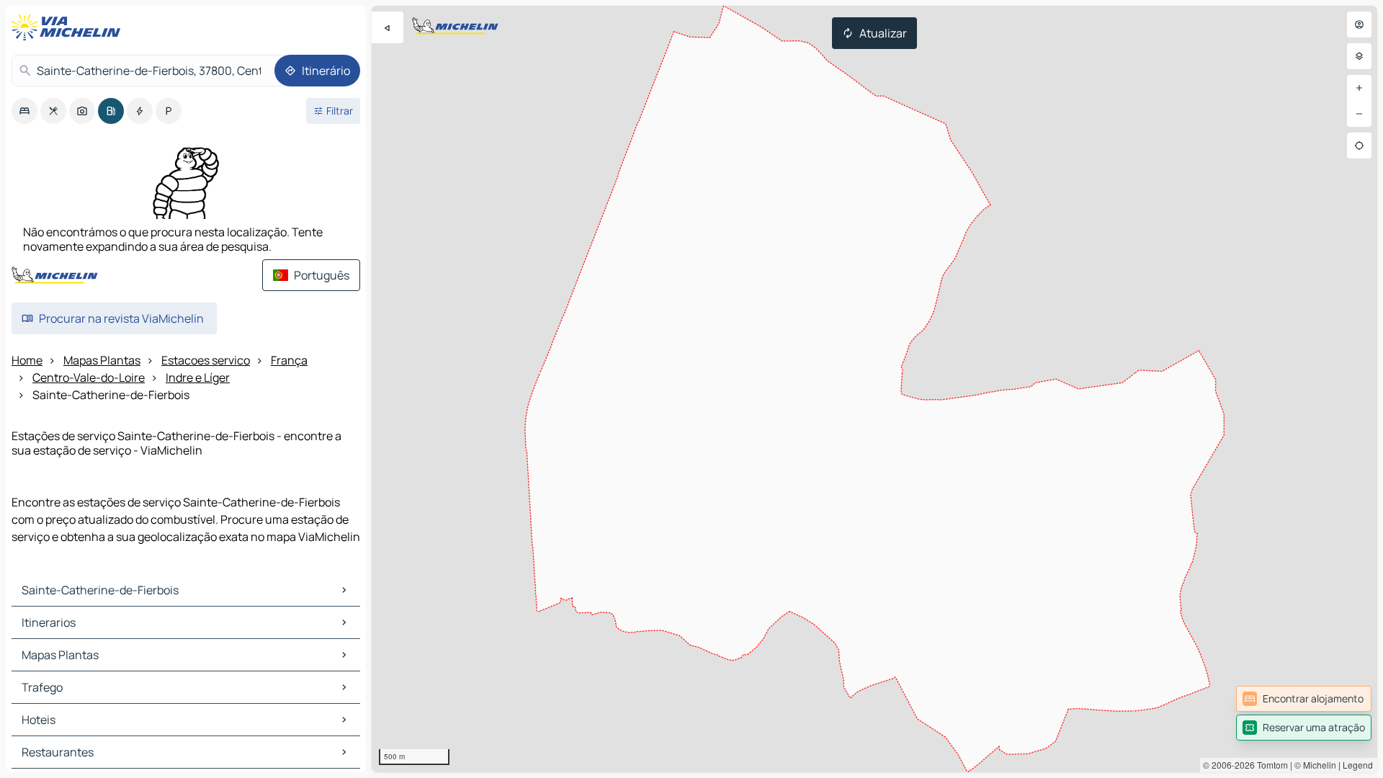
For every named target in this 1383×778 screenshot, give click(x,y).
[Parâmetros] (1359, 56)
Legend (1358, 765)
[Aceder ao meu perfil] (1359, 24)
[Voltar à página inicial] (69, 27)
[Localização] (1359, 145)
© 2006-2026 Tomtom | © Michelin (1269, 765)
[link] (1303, 699)
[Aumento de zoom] (1359, 88)
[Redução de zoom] (1359, 114)
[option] (24, 111)
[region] (874, 389)
